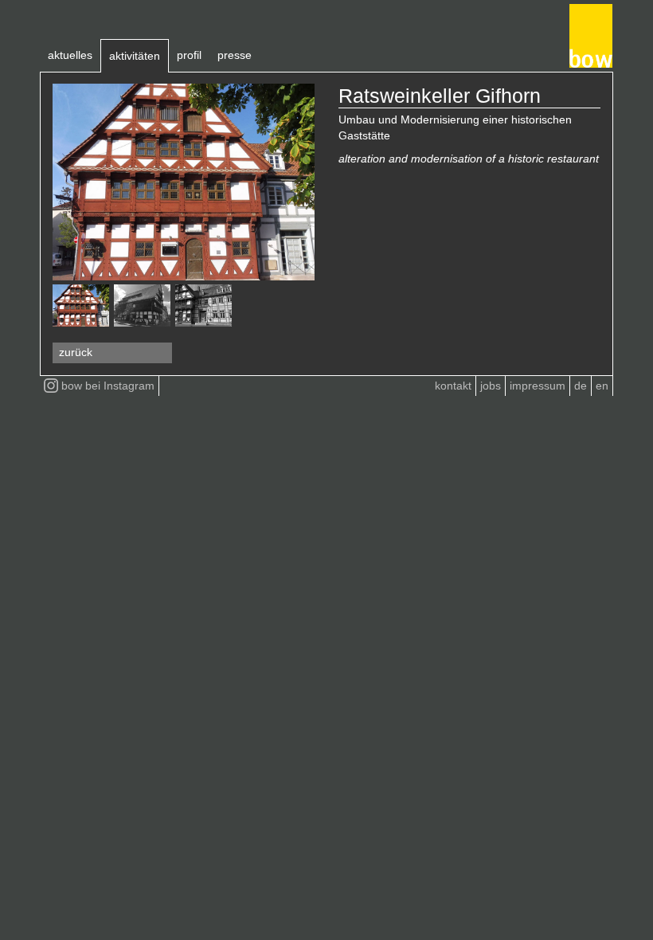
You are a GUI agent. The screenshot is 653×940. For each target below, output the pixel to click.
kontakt (453, 385)
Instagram (107, 385)
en (602, 385)
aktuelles (70, 55)
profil (189, 55)
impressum (537, 385)
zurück (75, 352)
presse (234, 55)
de (580, 385)
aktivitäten (134, 55)
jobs (490, 385)
